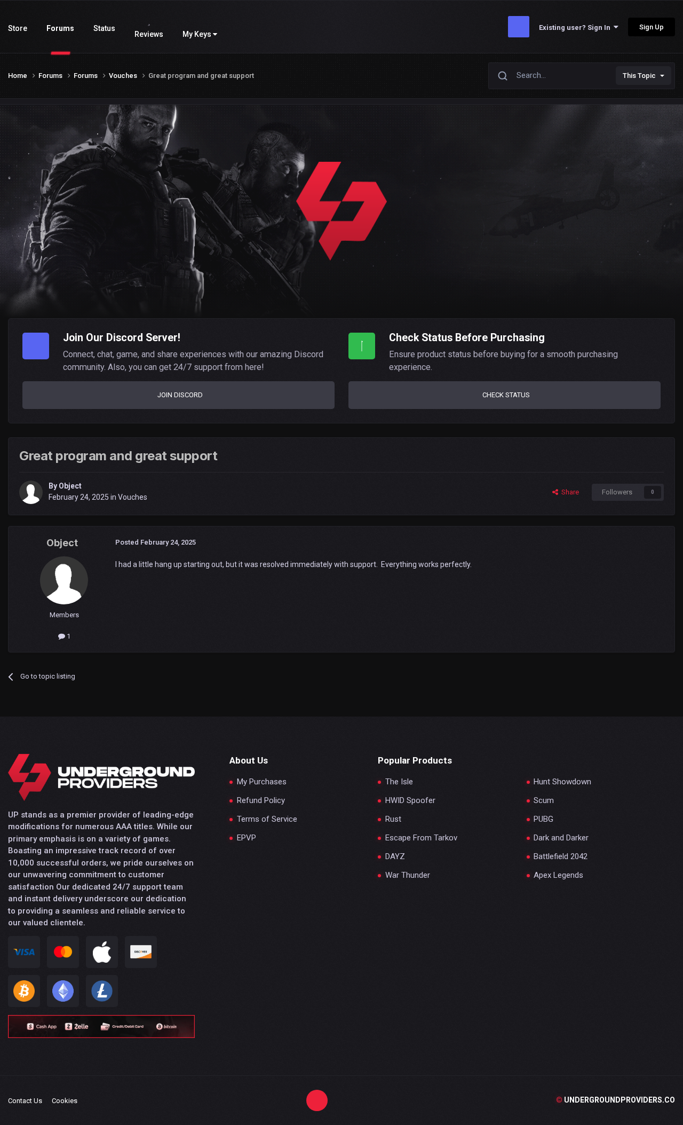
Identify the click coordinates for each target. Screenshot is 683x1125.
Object (70, 486)
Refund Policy (261, 801)
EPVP (246, 838)
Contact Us (25, 1101)
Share (568, 492)
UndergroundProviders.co (615, 1100)
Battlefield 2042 (560, 857)
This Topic (639, 76)
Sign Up (651, 27)
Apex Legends (558, 875)
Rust (393, 819)
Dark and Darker (561, 838)
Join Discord (180, 395)
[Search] (503, 75)
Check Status (506, 395)
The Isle (399, 782)
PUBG (543, 819)
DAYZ (395, 857)
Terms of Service (267, 819)
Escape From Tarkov (421, 838)
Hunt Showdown (562, 782)
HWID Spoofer (410, 801)
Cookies (64, 1101)
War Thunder (407, 875)
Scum (544, 801)
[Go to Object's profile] (31, 492)
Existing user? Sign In (576, 27)
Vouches (132, 497)
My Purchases (262, 782)
